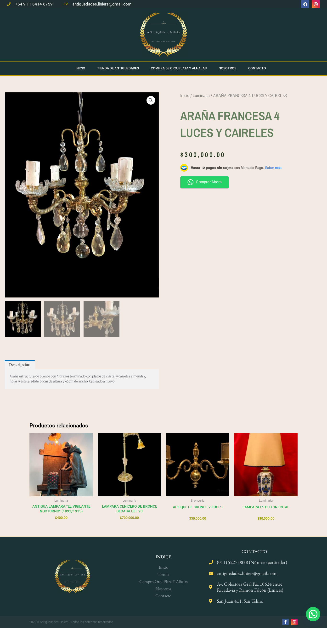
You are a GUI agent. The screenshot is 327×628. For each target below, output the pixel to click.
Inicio (80, 68)
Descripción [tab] (19, 364)
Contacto (257, 68)
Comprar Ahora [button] (209, 182)
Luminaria (201, 96)
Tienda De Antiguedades (118, 68)
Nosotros (227, 68)
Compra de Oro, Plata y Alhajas (179, 68)
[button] (151, 100)
